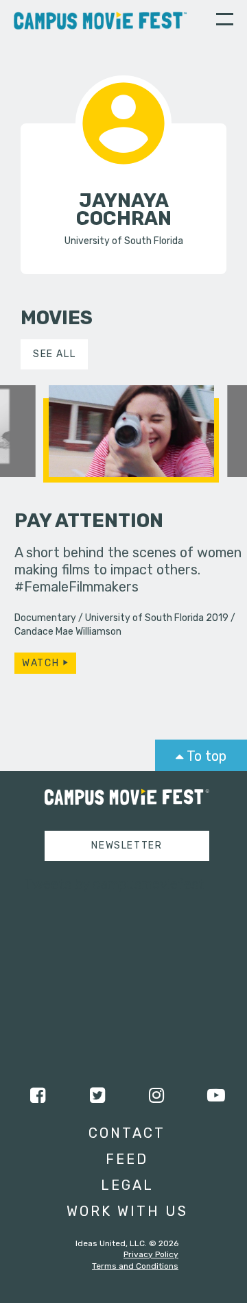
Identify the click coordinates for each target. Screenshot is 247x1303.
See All (54, 354)
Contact (127, 1133)
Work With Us (127, 1211)
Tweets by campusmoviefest (114, 884)
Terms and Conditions (135, 1266)
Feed (127, 1159)
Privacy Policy (151, 1254)
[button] (224, 21)
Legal (127, 1185)
